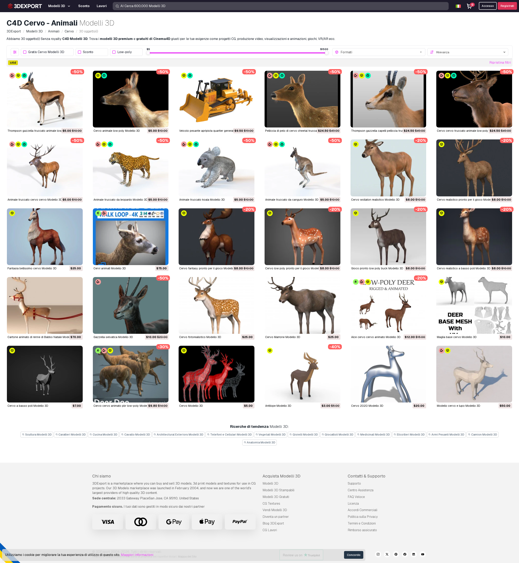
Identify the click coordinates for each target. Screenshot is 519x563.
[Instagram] (378, 555)
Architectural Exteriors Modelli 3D (179, 434)
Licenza (353, 503)
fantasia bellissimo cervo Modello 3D (32, 268)
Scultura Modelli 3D (38, 434)
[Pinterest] (396, 555)
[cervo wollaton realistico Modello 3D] (388, 167)
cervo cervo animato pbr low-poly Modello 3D (123, 406)
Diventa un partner (276, 517)
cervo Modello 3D (191, 406)
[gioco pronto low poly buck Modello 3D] (388, 236)
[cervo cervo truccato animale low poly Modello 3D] (474, 99)
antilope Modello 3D (278, 406)
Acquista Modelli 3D (281, 476)
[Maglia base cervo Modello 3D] (474, 305)
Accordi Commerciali (362, 510)
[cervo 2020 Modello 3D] (388, 374)
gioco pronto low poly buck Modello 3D (377, 268)
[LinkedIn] (414, 555)
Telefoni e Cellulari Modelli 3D (231, 434)
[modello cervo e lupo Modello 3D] (474, 374)
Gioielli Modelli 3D (305, 434)
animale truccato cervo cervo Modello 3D (35, 199)
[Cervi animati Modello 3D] (131, 236)
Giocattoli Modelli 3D (338, 434)
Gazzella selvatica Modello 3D (113, 337)
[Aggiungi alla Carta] (68, 121)
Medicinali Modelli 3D (375, 434)
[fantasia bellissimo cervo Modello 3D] (45, 236)
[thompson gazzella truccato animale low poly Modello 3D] (45, 99)
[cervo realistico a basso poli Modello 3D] (474, 236)
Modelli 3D (270, 483)
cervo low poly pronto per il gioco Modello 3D (295, 268)
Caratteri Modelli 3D (72, 434)
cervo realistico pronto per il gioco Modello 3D (467, 199)
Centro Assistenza (360, 490)
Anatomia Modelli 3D (260, 442)
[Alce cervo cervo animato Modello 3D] (388, 305)
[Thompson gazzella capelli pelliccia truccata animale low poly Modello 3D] (388, 99)
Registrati (507, 6)
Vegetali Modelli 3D (272, 434)
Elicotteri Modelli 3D (410, 434)
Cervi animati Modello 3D (109, 268)
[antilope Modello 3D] (302, 374)
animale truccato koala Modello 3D (202, 199)
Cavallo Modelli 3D (137, 434)
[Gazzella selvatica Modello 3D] (131, 305)
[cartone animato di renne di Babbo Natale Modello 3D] (45, 305)
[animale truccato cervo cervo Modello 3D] (45, 167)
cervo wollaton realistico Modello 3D (375, 199)
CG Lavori (270, 530)
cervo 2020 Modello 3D (367, 406)
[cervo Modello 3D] (216, 374)
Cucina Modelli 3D (104, 434)
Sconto (88, 52)
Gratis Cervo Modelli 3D (46, 52)
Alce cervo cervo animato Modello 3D (376, 337)
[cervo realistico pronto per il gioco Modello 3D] (474, 167)
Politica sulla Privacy (363, 517)
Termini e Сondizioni (362, 523)
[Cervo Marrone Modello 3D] (302, 305)
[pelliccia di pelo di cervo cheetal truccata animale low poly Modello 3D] (302, 99)
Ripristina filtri (500, 62)
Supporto (354, 483)
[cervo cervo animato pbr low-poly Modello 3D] (131, 374)
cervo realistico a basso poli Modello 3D (463, 268)
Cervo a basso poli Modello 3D (28, 406)
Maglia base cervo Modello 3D (457, 337)
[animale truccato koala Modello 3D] (216, 167)
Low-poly (124, 52)
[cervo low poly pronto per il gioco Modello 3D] (302, 236)
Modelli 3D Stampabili (278, 490)
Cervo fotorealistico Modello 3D (200, 337)
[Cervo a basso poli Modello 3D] (45, 374)
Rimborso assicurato (362, 530)
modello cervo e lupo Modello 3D (458, 406)
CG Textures (271, 503)
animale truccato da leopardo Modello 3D (120, 199)
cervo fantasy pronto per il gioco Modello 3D (208, 268)
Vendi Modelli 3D (275, 510)
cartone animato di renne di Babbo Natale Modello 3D (42, 337)
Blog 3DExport (273, 523)
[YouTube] (423, 555)
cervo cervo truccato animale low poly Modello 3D (470, 131)
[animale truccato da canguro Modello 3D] (302, 167)
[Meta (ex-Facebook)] (405, 555)
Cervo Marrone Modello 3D (282, 337)
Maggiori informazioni (137, 555)
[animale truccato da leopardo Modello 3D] (131, 167)
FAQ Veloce (356, 497)
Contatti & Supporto (366, 476)
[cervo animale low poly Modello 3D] (131, 99)
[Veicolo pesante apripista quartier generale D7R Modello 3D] (216, 99)
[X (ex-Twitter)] (387, 555)
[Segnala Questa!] (76, 121)
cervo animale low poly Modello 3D (116, 131)
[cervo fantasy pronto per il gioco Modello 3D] (216, 236)
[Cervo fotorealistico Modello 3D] (216, 305)
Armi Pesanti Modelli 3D (447, 434)
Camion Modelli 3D (484, 434)
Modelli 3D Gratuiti (276, 497)
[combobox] (381, 52)
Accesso (488, 6)
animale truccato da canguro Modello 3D (291, 199)
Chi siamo (101, 476)
